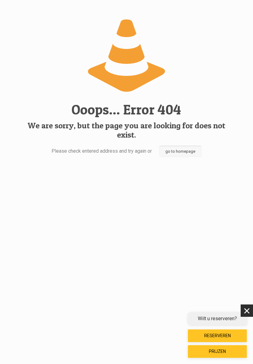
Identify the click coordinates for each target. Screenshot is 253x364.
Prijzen (217, 351)
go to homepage (180, 151)
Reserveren (217, 335)
